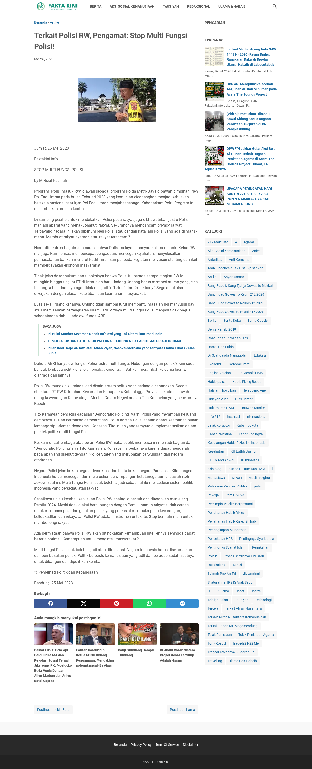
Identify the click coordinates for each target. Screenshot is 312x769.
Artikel (212, 277)
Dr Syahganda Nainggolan (227, 355)
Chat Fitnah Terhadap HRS (228, 338)
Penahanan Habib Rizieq (226, 513)
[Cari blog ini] (275, 6)
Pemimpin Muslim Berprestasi (230, 504)
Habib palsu (217, 382)
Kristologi (215, 469)
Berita (212, 320)
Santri (237, 565)
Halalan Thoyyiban (222, 390)
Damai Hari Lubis (221, 347)
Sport (240, 591)
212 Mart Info (218, 242)
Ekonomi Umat (238, 364)
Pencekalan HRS (220, 539)
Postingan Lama (182, 709)
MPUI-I (237, 478)
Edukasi (260, 355)
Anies (256, 251)
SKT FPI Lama (218, 591)
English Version (219, 373)
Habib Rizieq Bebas (246, 382)
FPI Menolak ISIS (250, 373)
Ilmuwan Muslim (252, 408)
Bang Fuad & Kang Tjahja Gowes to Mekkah (241, 286)
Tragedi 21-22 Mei (246, 643)
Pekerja (213, 495)
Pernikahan (260, 547)
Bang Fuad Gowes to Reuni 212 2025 (236, 312)
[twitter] (83, 603)
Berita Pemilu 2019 (222, 329)
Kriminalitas (250, 460)
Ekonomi (214, 364)
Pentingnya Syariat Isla (256, 539)
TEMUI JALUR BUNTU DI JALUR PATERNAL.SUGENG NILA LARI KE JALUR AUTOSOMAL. (115, 341)
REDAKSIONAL (198, 6)
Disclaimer (190, 745)
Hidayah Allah (218, 399)
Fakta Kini (162, 762)
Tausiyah (242, 600)
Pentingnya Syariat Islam (226, 547)
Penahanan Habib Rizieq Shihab (232, 521)
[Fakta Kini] (57, 6)
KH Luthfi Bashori (244, 451)
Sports (256, 591)
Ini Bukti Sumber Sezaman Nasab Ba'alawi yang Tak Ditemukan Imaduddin (105, 334)
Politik (212, 556)
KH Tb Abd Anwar (221, 460)
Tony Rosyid (217, 643)
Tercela (213, 608)
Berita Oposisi (257, 320)
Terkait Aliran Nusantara (243, 608)
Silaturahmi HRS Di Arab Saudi (230, 582)
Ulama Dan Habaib (243, 661)
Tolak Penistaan (220, 635)
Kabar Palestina (220, 434)
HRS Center (244, 399)
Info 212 (214, 417)
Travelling (215, 661)
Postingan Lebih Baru (53, 709)
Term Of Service (167, 745)
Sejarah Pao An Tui (222, 573)
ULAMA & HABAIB (232, 6)
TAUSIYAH (171, 6)
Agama (249, 242)
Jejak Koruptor (219, 425)
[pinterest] (116, 603)
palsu (258, 486)
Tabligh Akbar (218, 600)
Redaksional (217, 565)
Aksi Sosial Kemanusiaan (226, 251)
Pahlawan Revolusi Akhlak (227, 486)
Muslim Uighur (259, 478)
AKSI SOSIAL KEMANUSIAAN (132, 6)
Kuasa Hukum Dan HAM (247, 469)
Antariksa (215, 260)
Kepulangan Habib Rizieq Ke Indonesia (237, 443)
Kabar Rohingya (250, 434)
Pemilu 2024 (234, 495)
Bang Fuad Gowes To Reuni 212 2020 (236, 294)
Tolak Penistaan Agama (256, 635)
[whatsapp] (149, 603)
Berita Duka (232, 320)
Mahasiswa (216, 478)
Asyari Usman (234, 277)
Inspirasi (233, 417)
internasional (256, 417)
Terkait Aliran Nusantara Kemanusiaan (237, 617)
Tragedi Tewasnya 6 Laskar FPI (231, 652)
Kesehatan (216, 451)
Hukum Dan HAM (221, 408)
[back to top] (302, 758)
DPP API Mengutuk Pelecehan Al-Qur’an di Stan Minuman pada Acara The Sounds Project (252, 89)
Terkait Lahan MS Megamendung (233, 626)
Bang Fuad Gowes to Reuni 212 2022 (236, 303)
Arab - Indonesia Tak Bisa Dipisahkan (235, 268)
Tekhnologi (263, 600)
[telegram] (182, 603)
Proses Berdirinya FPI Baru (244, 556)
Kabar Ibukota (247, 425)
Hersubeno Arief (255, 390)
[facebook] (50, 603)
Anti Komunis (239, 260)
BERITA (95, 6)
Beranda (120, 745)
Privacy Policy (141, 745)
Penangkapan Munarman (227, 530)
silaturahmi (251, 573)
